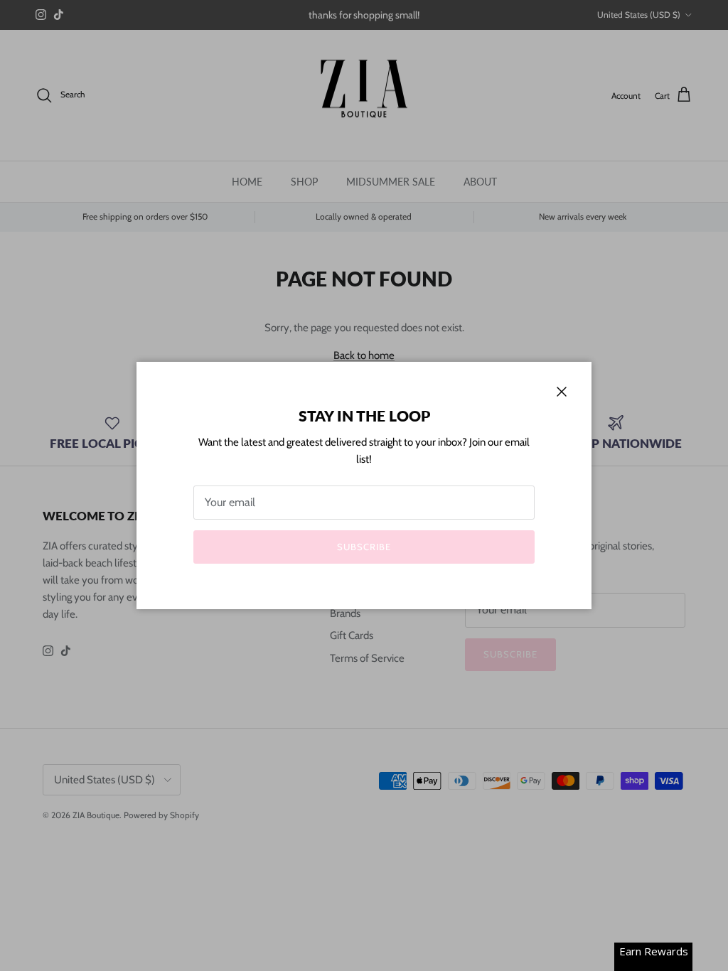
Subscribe (364, 546)
